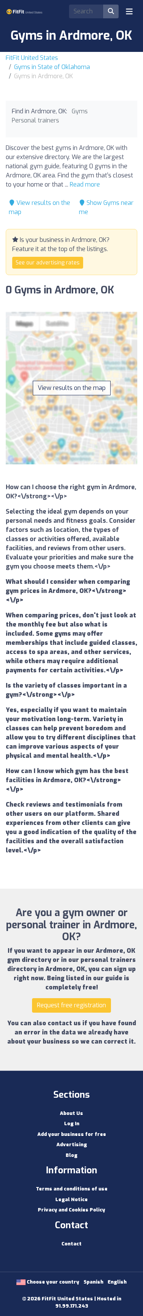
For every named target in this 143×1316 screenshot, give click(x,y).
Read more (85, 184)
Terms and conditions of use (72, 1189)
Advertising (71, 1144)
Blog (71, 1155)
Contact (71, 1243)
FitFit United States (32, 58)
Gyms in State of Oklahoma (52, 67)
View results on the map (72, 388)
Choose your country (52, 1282)
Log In (71, 1123)
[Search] (111, 11)
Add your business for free (71, 1134)
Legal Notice (71, 1199)
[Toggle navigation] (129, 11)
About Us (71, 1113)
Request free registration (71, 1005)
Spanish (93, 1282)
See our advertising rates (48, 262)
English (117, 1282)
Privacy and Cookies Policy (71, 1209)
